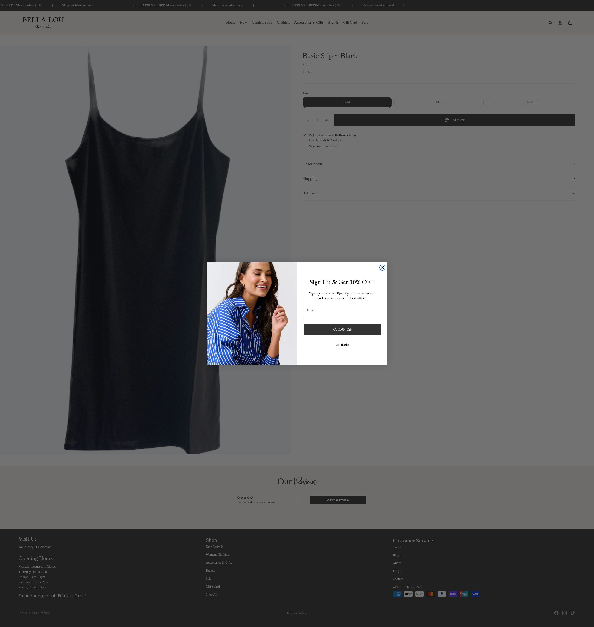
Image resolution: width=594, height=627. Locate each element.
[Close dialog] (382, 267)
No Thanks (342, 344)
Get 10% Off (342, 329)
